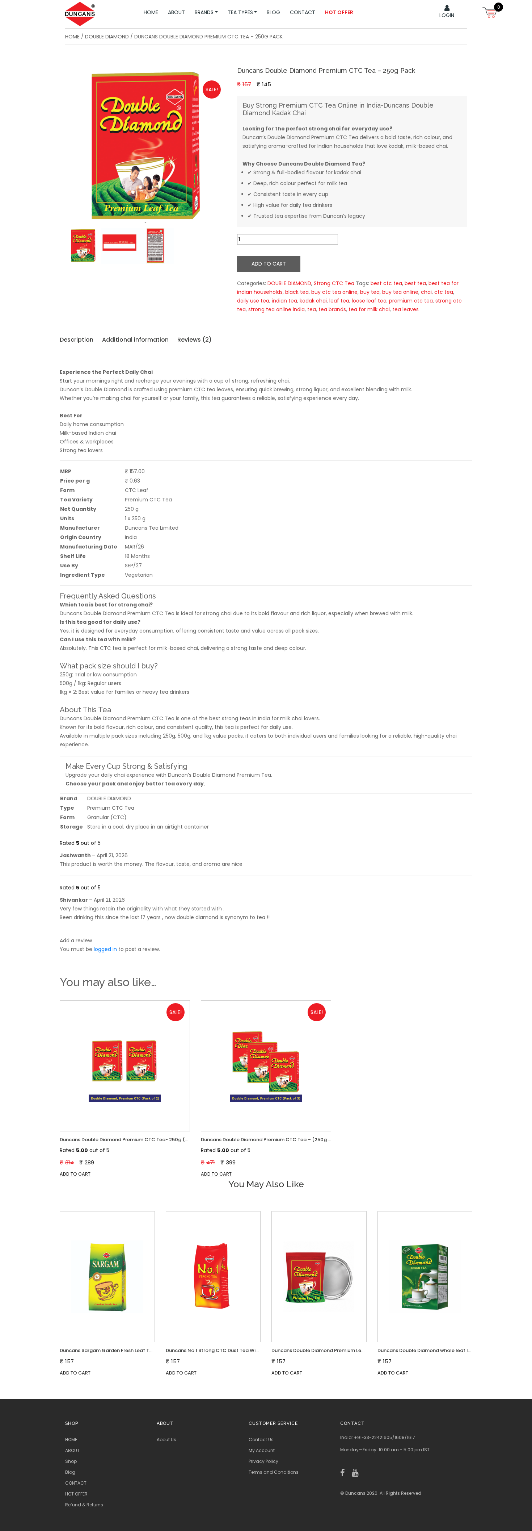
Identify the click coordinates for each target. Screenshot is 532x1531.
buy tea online (400, 292)
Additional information (135, 339)
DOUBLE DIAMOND (107, 36)
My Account (262, 1450)
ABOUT (72, 1450)
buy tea (370, 292)
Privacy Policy (263, 1461)
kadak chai (313, 300)
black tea (297, 292)
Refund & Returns (84, 1505)
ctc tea (443, 292)
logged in (105, 949)
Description (76, 339)
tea (311, 309)
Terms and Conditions (274, 1472)
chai (426, 292)
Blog (70, 1472)
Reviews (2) (194, 339)
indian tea (284, 300)
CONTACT (75, 1483)
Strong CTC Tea (334, 283)
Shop (71, 1461)
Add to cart (269, 263)
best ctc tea (386, 283)
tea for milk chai (369, 309)
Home (72, 36)
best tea (415, 283)
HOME (71, 1439)
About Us (166, 1439)
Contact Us (261, 1439)
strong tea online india (276, 309)
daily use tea (253, 300)
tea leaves (405, 309)
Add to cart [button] (75, 1174)
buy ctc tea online (334, 292)
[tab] (80, 339)
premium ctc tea (411, 300)
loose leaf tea (369, 300)
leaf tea (339, 300)
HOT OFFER (76, 1494)
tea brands (332, 309)
